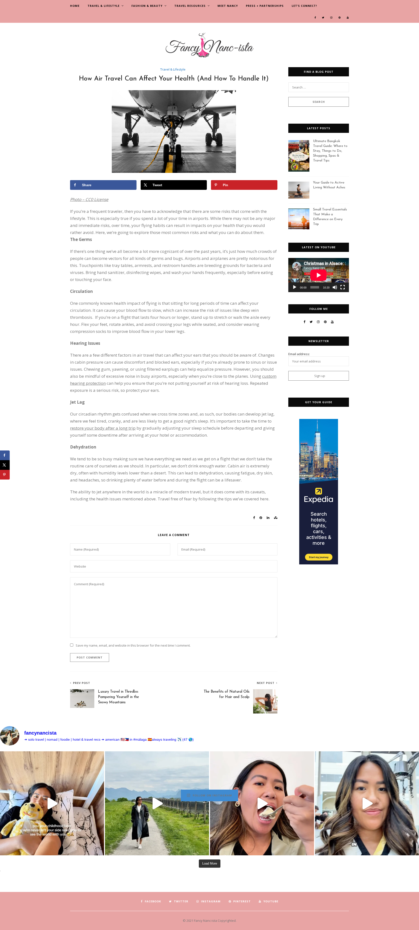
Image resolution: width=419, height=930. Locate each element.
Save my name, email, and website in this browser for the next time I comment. (133, 645)
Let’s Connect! (304, 6)
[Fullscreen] (342, 287)
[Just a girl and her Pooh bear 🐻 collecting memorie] (52, 803)
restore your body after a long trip (103, 428)
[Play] (294, 287)
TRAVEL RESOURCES (190, 6)
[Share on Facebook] (5, 455)
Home (75, 6)
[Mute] (334, 287)
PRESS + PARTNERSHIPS (265, 6)
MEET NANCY (228, 6)
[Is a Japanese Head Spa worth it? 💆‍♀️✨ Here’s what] (367, 803)
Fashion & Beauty (146, 6)
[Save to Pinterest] (5, 475)
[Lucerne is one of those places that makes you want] (157, 803)
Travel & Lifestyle (104, 6)
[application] (318, 275)
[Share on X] (5, 465)
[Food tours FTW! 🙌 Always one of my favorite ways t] (262, 803)
